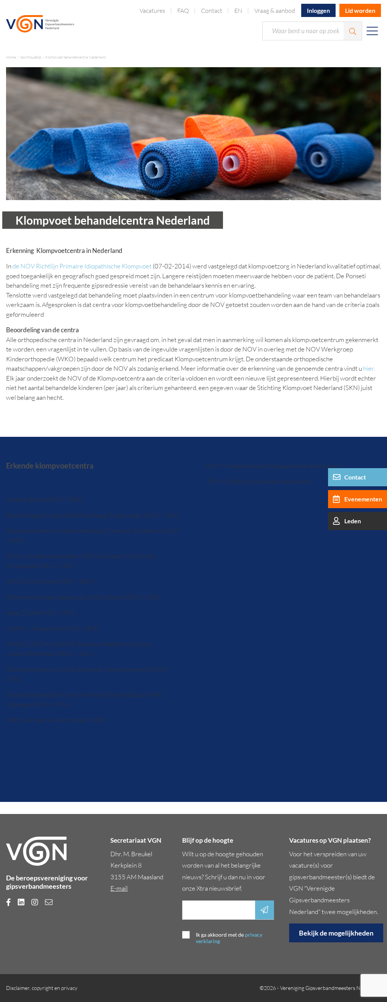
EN (238, 10)
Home (11, 57)
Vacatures (152, 10)
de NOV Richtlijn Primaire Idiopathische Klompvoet (82, 266)
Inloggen (318, 10)
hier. (369, 368)
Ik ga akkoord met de (229, 937)
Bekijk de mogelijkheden (336, 933)
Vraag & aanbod (274, 10)
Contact (211, 10)
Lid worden (360, 10)
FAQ (183, 10)
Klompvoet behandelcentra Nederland (75, 57)
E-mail (119, 888)
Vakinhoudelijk (31, 57)
